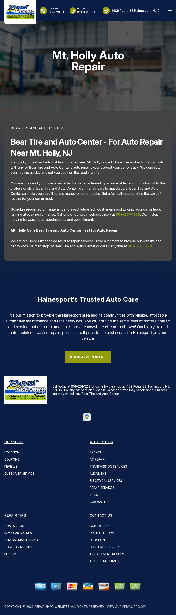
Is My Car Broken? (18, 533)
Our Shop (13, 442)
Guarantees (99, 502)
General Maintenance (21, 540)
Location (11, 452)
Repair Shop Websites (52, 606)
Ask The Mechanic (104, 561)
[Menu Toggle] (170, 10)
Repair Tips (15, 515)
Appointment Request (108, 554)
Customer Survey (104, 547)
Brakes (95, 452)
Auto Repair (101, 442)
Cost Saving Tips (18, 547)
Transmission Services (108, 466)
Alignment (98, 473)
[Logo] (20, 12)
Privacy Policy (134, 606)
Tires (94, 495)
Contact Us (14, 526)
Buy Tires (12, 554)
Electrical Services (106, 480)
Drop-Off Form (102, 533)
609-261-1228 (128, 214)
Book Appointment (88, 357)
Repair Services (102, 487)
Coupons (11, 459)
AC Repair (97, 459)
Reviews (10, 466)
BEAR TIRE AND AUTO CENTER (37, 128)
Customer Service (19, 473)
